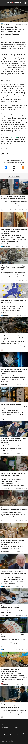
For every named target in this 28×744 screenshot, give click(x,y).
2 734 (25, 520)
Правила (17, 727)
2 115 (25, 717)
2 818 (25, 488)
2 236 (25, 615)
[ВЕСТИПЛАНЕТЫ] (2, 488)
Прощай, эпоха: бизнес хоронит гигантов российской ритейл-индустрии (14, 508)
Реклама (4, 724)
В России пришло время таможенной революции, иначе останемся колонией (13, 542)
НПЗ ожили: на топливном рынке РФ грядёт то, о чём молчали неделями (13, 197)
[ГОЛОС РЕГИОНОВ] (2, 717)
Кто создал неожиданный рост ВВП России (12, 635)
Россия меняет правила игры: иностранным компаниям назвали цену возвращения (14, 406)
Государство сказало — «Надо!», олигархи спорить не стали (11, 606)
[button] (3, 153)
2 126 (25, 684)
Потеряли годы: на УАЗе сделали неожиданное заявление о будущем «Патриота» (12, 337)
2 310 (25, 551)
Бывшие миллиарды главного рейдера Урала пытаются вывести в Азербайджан (14, 231)
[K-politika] (2, 315)
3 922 (25, 280)
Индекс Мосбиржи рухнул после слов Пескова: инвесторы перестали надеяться (13, 440)
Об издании (5, 727)
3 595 (25, 315)
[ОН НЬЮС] (2, 280)
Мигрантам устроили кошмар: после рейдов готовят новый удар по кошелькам (13, 475)
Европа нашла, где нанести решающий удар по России (13, 301)
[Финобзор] (14, 3)
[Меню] (2, 2)
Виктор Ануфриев (7, 149)
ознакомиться (13, 137)
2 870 (25, 453)
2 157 (25, 649)
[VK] (17, 734)
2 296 (25, 586)
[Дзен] (23, 734)
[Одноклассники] (11, 734)
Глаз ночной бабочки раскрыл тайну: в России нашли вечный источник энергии (14, 371)
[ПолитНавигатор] (2, 246)
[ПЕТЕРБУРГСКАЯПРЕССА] (2, 419)
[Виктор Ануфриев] (2, 24)
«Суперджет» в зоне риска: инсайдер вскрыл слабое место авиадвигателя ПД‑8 (13, 267)
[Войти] (25, 2)
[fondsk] (2, 684)
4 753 (25, 209)
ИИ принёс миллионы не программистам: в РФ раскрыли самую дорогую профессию (11, 705)
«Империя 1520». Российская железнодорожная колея (10, 670)
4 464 (25, 246)
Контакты (17, 724)
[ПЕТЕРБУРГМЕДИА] (2, 209)
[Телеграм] (4, 734)
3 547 (25, 350)
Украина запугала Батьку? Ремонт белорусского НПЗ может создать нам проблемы (13, 573)
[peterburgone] (2, 384)
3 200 (25, 419)
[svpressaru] (2, 551)
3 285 (25, 384)
